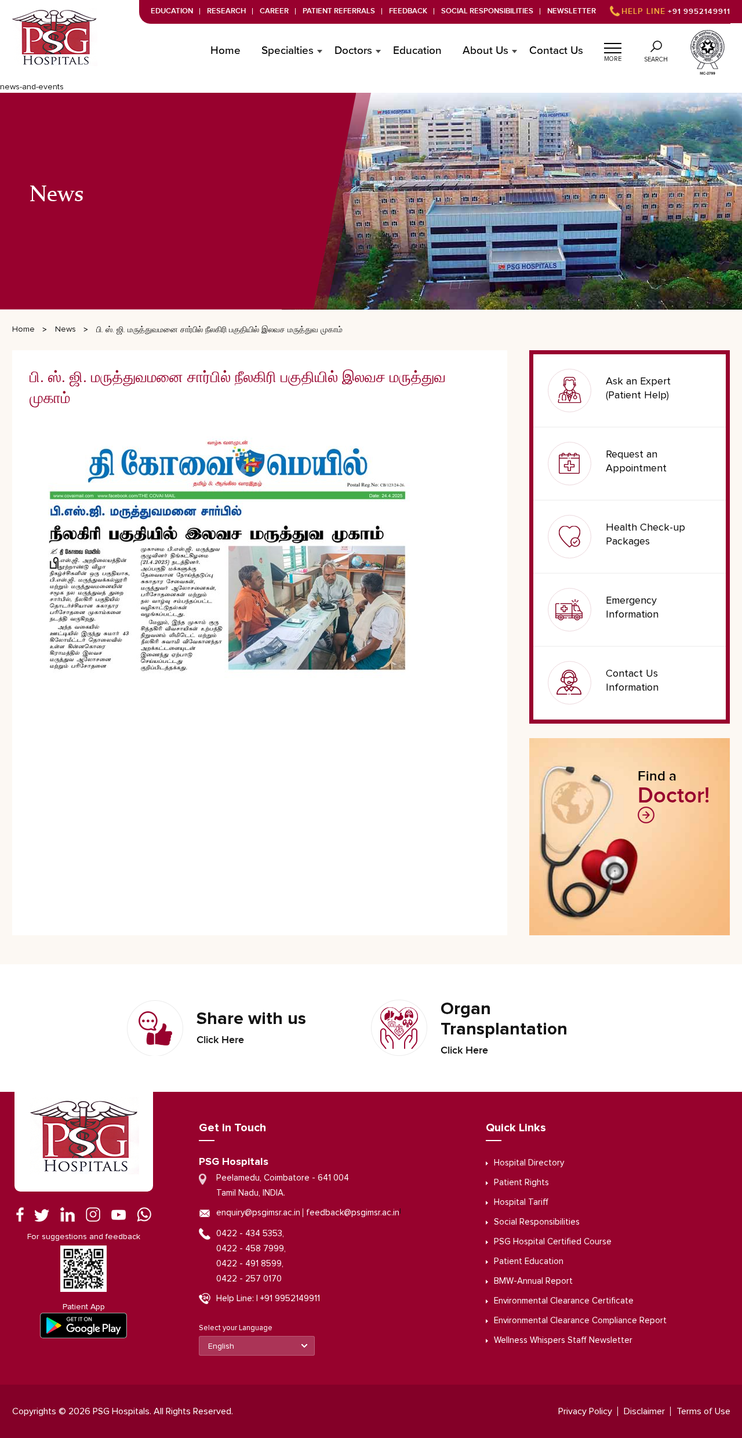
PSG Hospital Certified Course (553, 1241)
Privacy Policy (585, 1411)
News (65, 329)
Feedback (408, 11)
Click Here (220, 1040)
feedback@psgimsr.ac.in (352, 1212)
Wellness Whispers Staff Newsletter (563, 1340)
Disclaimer (644, 1411)
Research (226, 11)
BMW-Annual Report (533, 1281)
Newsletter (571, 11)
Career (274, 11)
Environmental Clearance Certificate (564, 1301)
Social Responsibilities (487, 11)
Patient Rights (521, 1182)
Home (225, 51)
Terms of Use (703, 1411)
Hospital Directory (529, 1163)
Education (172, 11)
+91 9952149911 (675, 12)
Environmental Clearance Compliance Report (580, 1320)
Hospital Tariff (521, 1202)
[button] (612, 46)
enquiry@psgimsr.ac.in (258, 1212)
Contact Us (556, 51)
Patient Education (528, 1261)
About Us (485, 51)
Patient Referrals (339, 11)
